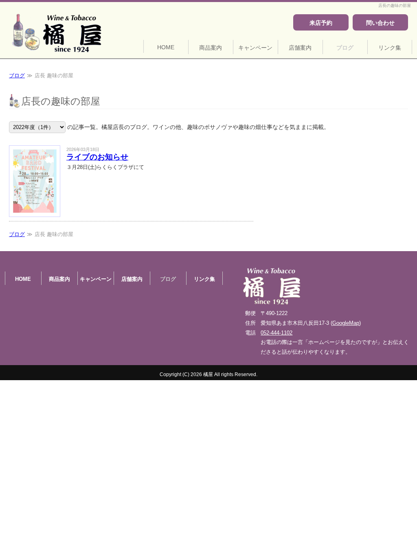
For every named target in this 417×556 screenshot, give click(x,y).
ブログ (344, 47)
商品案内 (210, 47)
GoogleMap (345, 323)
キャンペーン (255, 47)
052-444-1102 (276, 333)
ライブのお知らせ (97, 157)
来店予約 (320, 23)
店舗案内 (300, 47)
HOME (165, 47)
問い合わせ (380, 23)
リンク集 (389, 47)
